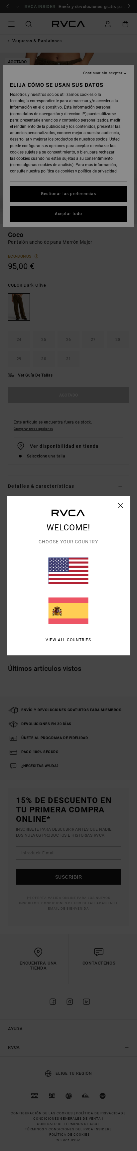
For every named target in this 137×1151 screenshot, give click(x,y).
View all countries (68, 639)
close (120, 505)
